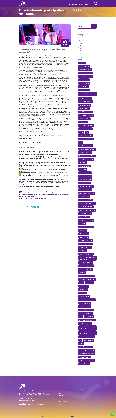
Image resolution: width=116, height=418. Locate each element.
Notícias (80, 50)
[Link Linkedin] (94, 2)
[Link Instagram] (93, 2)
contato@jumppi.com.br (29, 400)
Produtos (81, 4)
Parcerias (86, 4)
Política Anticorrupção (64, 404)
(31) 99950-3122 (28, 398)
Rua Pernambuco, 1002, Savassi (35, 404)
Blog (91, 4)
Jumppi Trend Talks (83, 43)
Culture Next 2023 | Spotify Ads (36, 198)
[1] (59, 90)
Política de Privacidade (64, 403)
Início (69, 4)
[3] (69, 112)
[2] (65, 104)
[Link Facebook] (96, 2)
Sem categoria (82, 45)
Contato (95, 4)
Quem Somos (74, 4)
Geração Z (60, 111)
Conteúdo (81, 40)
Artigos (80, 48)
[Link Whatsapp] (91, 2)
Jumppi (39, 142)
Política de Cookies (63, 401)
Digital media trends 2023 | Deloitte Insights (41, 192)
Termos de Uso (62, 406)
